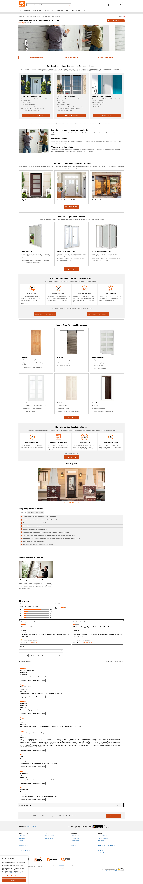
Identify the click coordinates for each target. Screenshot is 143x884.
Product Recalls (75, 840)
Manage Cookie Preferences (14, 876)
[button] (69, 4)
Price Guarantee (23, 848)
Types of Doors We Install (71, 57)
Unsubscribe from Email (69, 867)
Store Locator (21, 16)
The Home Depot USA (49, 867)
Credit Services (84, 2)
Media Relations (101, 848)
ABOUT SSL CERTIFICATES (111, 870)
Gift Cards (116, 2)
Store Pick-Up (22, 840)
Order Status (99, 2)
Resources (74, 833)
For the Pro (91, 2)
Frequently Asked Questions (106, 57)
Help (46, 833)
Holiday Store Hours (102, 843)
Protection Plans (75, 838)
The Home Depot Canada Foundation (107, 845)
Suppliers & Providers (103, 853)
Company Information (103, 838)
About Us (100, 833)
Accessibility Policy (59, 867)
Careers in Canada (102, 835)
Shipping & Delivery (23, 843)
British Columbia (31, 16)
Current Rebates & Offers (36, 57)
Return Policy (22, 835)
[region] (14, 870)
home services (46, 16)
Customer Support (107, 2)
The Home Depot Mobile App (78, 848)
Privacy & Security (76, 843)
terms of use (61, 865)
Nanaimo (39, 16)
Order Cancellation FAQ (24, 850)
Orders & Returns (23, 833)
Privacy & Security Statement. (17, 872)
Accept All (14, 880)
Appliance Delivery (23, 845)
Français (122, 2)
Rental (77, 2)
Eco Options (100, 850)
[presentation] (39, 484)
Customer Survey (49, 838)
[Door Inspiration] (71, 484)
